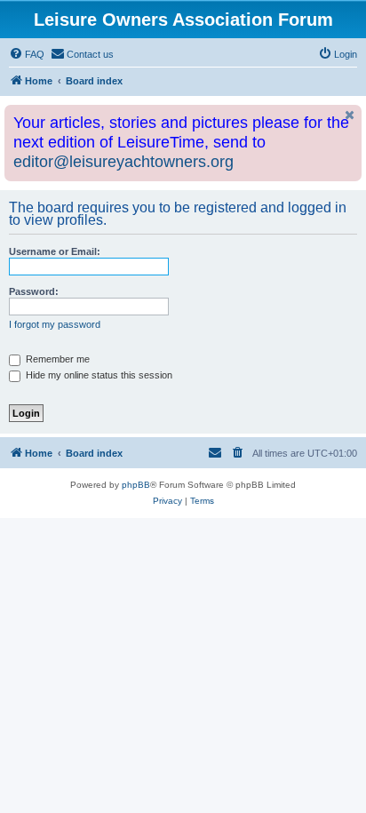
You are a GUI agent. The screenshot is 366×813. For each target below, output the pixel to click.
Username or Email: (54, 251)
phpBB (136, 485)
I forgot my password (54, 324)
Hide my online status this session (97, 375)
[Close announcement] (350, 115)
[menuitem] (26, 54)
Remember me (56, 359)
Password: (34, 291)
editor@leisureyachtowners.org (123, 162)
